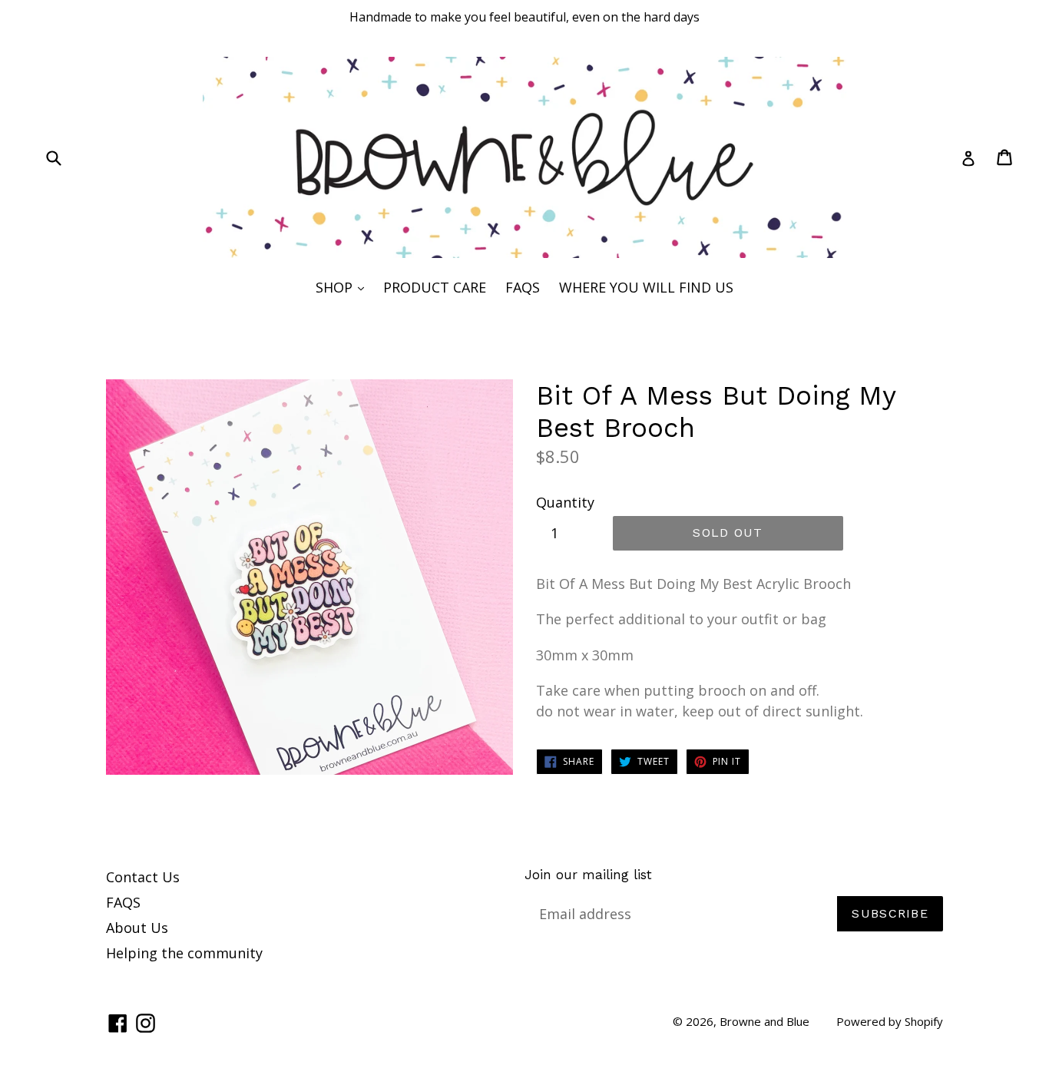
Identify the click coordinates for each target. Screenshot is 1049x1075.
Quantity (565, 502)
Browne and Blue (764, 1021)
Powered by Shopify (889, 1021)
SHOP (344, 286)
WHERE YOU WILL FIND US (646, 287)
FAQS (522, 287)
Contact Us (143, 877)
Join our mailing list (588, 874)
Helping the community (184, 953)
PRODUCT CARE (434, 287)
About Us (137, 927)
